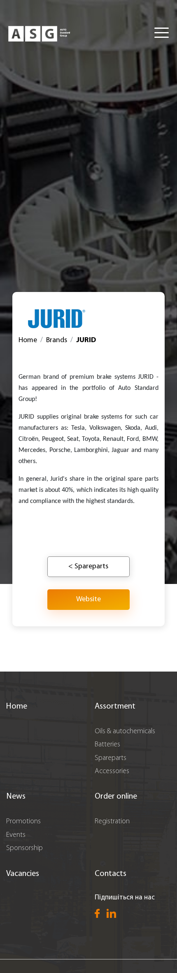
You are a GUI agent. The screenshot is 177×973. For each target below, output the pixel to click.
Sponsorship (24, 848)
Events (16, 835)
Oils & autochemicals (125, 731)
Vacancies (22, 874)
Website (88, 599)
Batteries (107, 744)
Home (28, 340)
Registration (112, 821)
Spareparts (110, 758)
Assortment (115, 706)
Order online (116, 796)
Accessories (112, 771)
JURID (86, 340)
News (16, 796)
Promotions (23, 821)
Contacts (110, 874)
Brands (56, 340)
